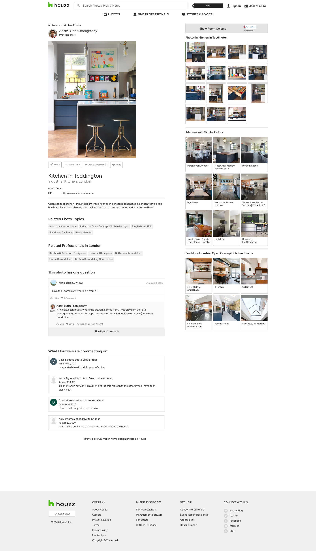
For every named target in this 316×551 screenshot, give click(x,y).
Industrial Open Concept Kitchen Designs (104, 226)
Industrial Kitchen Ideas (63, 226)
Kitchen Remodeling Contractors (93, 259)
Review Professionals (192, 509)
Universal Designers (100, 253)
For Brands (142, 519)
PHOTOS (114, 14)
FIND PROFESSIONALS (153, 14)
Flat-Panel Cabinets (60, 232)
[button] (51, 298)
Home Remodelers (60, 259)
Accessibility (187, 519)
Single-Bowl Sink (142, 226)
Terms (95, 525)
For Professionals (146, 509)
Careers (96, 514)
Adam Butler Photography (78, 31)
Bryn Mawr (192, 202)
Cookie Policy (100, 530)
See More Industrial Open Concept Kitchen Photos (219, 253)
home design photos (122, 438)
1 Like (56, 298)
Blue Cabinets (83, 232)
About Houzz (99, 509)
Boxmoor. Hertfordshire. (249, 240)
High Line (220, 239)
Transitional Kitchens (197, 165)
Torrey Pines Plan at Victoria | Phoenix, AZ (253, 204)
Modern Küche (250, 165)
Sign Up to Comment (107, 331)
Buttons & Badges (146, 525)
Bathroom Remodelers (128, 253)
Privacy (96, 519)
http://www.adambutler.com (78, 193)
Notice (107, 519)
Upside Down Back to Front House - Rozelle (198, 240)
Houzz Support (188, 525)
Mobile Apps (99, 535)
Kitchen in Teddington (212, 37)
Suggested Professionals (194, 514)
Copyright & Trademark (105, 540)
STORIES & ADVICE (199, 14)
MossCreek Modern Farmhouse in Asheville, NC (225, 167)
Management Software (149, 514)
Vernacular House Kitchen (224, 204)
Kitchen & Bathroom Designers (67, 253)
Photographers (67, 34)
